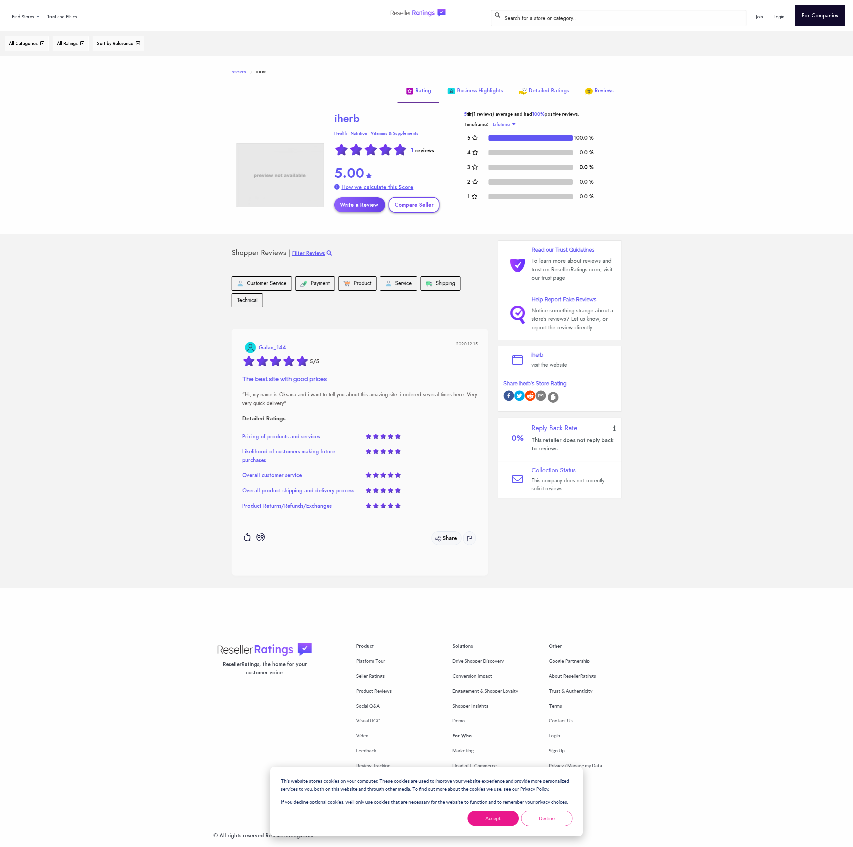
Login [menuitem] (779, 16)
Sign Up (557, 750)
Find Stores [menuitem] (23, 16)
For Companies (820, 15)
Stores (239, 72)
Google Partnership (569, 661)
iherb (347, 118)
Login (554, 735)
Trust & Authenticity (570, 691)
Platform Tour (370, 661)
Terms (555, 706)
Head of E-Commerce (474, 765)
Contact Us (561, 720)
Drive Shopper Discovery (478, 661)
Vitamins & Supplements (394, 133)
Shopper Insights (470, 706)
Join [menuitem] (759, 16)
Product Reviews (374, 691)
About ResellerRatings (572, 676)
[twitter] (519, 396)
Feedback (366, 750)
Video (362, 735)
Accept (493, 818)
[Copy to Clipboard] (553, 397)
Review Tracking (373, 765)
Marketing (463, 750)
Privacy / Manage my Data (575, 765)
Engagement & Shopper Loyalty (485, 691)
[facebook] (508, 396)
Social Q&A (368, 706)
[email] (540, 396)
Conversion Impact (472, 676)
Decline (547, 818)
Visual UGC (368, 720)
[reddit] (530, 396)
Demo (458, 720)
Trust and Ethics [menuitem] (62, 16)
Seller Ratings (370, 676)
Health (340, 133)
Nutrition (359, 133)
